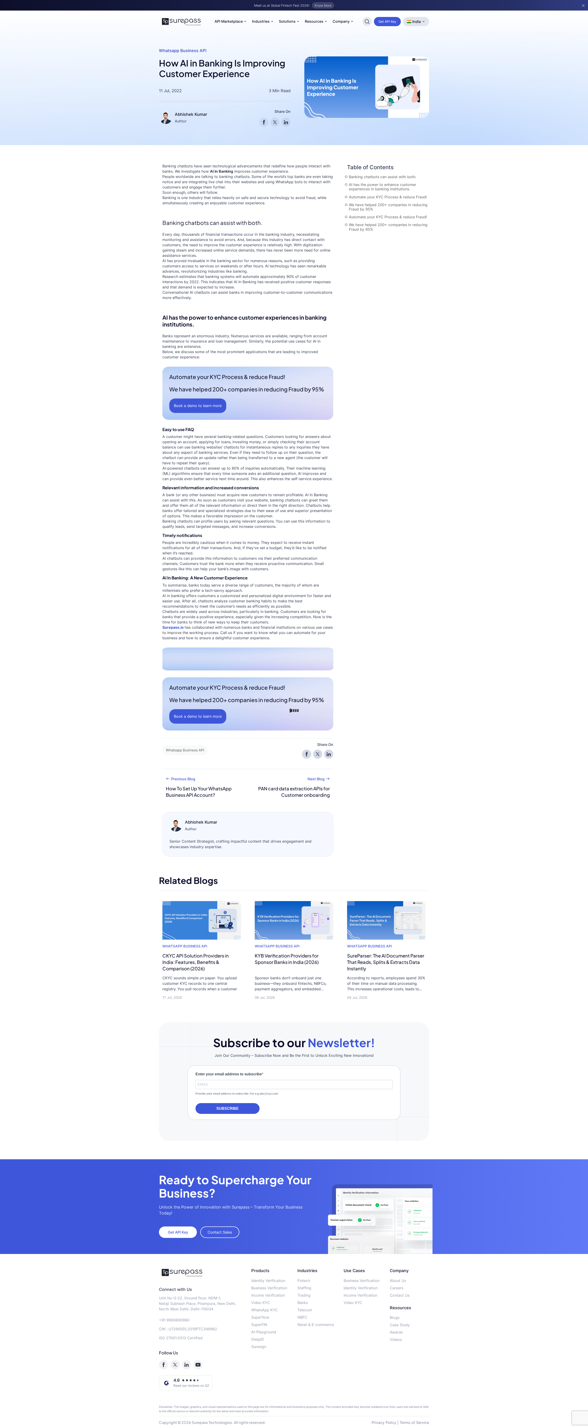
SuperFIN (259, 1324)
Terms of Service (414, 1422)
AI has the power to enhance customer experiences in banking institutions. (382, 187)
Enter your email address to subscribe (228, 1074)
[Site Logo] (181, 21)
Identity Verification (268, 1280)
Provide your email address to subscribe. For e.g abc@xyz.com (236, 1093)
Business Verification (269, 1288)
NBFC (302, 1317)
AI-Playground (263, 1332)
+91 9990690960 (174, 1320)
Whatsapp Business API (182, 50)
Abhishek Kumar (191, 114)
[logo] (201, 1272)
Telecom (304, 1310)
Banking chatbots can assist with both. (382, 177)
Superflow (260, 1317)
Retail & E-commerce (315, 1324)
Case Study (400, 1325)
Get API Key (387, 21)
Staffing (304, 1288)
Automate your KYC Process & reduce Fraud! (388, 197)
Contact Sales (220, 1232)
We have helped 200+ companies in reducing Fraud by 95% (388, 207)
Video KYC (260, 1302)
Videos (396, 1339)
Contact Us (400, 1295)
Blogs (394, 1317)
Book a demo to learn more (198, 405)
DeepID (257, 1339)
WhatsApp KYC (264, 1310)
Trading (304, 1295)
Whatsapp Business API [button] (185, 750)
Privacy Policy (384, 1422)
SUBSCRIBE (227, 1108)
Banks (302, 1302)
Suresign (258, 1346)
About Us (398, 1280)
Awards (396, 1332)
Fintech (303, 1280)
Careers (396, 1288)
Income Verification (268, 1295)
